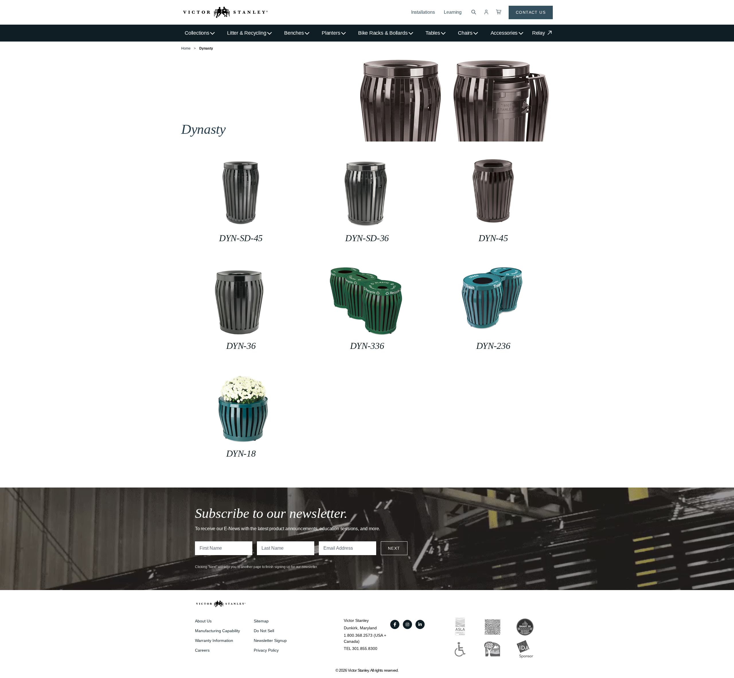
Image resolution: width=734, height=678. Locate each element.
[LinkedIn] (420, 624)
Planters (331, 33)
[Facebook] (394, 624)
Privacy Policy (266, 650)
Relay (539, 33)
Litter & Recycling (246, 33)
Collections (197, 33)
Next (394, 548)
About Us (203, 621)
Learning (453, 12)
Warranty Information (214, 640)
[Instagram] (407, 624)
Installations (423, 12)
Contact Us (531, 12)
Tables (432, 33)
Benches (294, 33)
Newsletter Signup (270, 640)
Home (186, 48)
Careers (202, 650)
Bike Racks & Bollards (382, 33)
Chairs (465, 33)
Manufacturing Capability (217, 630)
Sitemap (261, 621)
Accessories (504, 33)
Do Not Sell (264, 630)
